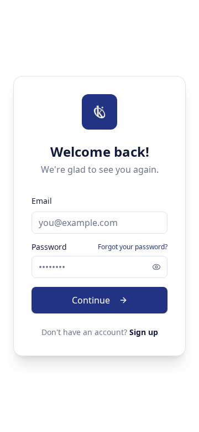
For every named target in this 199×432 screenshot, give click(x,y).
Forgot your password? (132, 247)
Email (42, 201)
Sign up (143, 332)
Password (49, 247)
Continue (91, 300)
